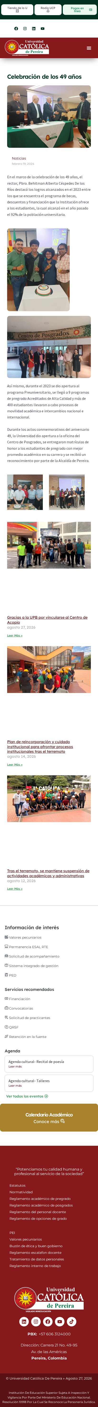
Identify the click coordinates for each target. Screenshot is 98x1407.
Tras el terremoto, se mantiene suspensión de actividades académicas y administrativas (48, 873)
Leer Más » (14, 635)
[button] (12, 492)
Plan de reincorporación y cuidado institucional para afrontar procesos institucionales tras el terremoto (40, 746)
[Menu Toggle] (89, 48)
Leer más (15, 1066)
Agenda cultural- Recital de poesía (36, 1061)
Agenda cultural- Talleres (29, 1080)
